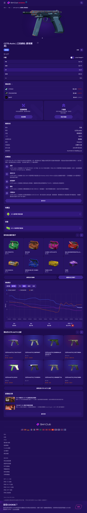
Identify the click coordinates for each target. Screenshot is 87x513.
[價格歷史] (12, 84)
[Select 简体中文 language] (49, 430)
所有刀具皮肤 (7, 492)
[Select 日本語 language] (55, 430)
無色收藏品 (7, 472)
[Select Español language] (25, 430)
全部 (34, 286)
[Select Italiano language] (34, 430)
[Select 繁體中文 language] (52, 430)
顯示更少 (43, 200)
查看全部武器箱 (30, 277)
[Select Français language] (31, 430)
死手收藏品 (7, 466)
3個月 (29, 286)
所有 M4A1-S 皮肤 (9, 487)
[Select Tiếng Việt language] (46, 430)
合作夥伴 (6, 451)
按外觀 (8, 286)
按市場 (13, 286)
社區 (5, 437)
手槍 (9, 7)
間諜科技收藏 (7, 463)
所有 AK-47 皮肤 (8, 484)
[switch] (72, 57)
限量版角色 (7, 469)
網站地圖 (6, 453)
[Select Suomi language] (64, 430)
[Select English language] (22, 430)
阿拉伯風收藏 (7, 461)
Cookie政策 (7, 448)
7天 (20, 286)
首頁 (5, 7)
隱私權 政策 (7, 442)
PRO (5, 440)
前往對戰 (23, 117)
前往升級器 (63, 117)
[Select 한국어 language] (58, 430)
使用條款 (6, 445)
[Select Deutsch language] (28, 430)
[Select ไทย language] (61, 430)
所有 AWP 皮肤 (8, 490)
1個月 (24, 286)
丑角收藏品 (7, 474)
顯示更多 (43, 414)
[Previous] (77, 235)
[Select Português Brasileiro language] (40, 430)
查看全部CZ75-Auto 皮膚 (43, 388)
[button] (13, 347)
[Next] (81, 235)
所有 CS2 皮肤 (7, 482)
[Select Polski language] (37, 430)
